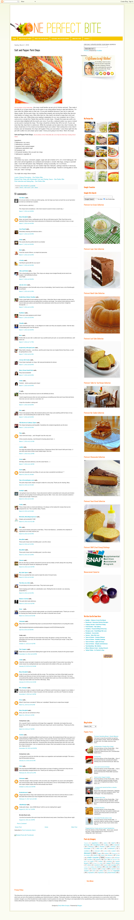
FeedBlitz (99, 50)
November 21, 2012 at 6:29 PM (28, 654)
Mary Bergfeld (23, 217)
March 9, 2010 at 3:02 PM (26, 593)
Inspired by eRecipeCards (27, 347)
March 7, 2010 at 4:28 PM (26, 211)
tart (94, 870)
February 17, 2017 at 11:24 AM (28, 799)
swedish (86, 870)
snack (94, 869)
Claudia (21, 323)
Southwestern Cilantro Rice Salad (103, 746)
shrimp (99, 867)
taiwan (36, 187)
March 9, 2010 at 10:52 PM (26, 603)
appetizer (95, 843)
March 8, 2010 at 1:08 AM (26, 474)
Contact (87, 38)
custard (113, 851)
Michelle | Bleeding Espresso (28, 517)
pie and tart (114, 859)
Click (21, 766)
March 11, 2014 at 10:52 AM (27, 704)
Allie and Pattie (23, 271)
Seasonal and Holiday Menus (60, 38)
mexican (117, 857)
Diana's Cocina (23, 598)
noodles (90, 859)
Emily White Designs (64, 905)
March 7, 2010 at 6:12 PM (26, 291)
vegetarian (101, 872)
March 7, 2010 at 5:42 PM (26, 265)
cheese (91, 846)
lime (118, 855)
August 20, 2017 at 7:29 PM (27, 809)
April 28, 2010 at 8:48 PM (26, 629)
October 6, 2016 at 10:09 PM (27, 787)
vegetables (91, 872)
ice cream (87, 855)
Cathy (21, 504)
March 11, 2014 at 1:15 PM (26, 715)
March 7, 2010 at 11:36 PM (26, 464)
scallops (92, 867)
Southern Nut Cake (99, 797)
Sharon (21, 560)
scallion (86, 867)
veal (108, 870)
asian (106, 843)
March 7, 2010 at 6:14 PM (26, 307)
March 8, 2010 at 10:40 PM (26, 567)
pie (106, 859)
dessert (87, 853)
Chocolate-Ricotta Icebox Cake (103, 818)
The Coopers (23, 649)
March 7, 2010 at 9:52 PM (26, 427)
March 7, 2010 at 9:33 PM (26, 417)
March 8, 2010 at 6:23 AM (26, 499)
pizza (85, 861)
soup (104, 869)
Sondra (21, 735)
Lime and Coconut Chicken (102, 767)
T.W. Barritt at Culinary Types (28, 422)
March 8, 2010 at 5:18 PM (26, 554)
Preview (86, 50)
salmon (117, 863)
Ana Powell (22, 229)
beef (113, 843)
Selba (21, 380)
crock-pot (97, 851)
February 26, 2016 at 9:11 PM (27, 773)
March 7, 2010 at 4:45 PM (26, 234)
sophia (21, 447)
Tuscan (86, 843)
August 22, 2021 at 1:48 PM (27, 820)
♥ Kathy (21, 260)
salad (109, 863)
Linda (21, 660)
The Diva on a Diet (24, 583)
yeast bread (111, 872)
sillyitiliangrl (23, 804)
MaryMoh (22, 539)
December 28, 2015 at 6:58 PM (28, 748)
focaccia (115, 853)
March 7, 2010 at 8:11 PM (26, 354)
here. (105, 70)
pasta (98, 859)
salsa (89, 865)
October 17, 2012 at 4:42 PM (27, 643)
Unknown (22, 621)
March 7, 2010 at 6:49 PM (26, 330)
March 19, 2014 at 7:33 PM (26, 729)
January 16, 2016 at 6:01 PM (27, 760)
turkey (101, 870)
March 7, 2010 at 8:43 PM (26, 375)
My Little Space (24, 572)
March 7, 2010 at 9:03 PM (26, 385)
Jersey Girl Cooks (24, 360)
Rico (20, 335)
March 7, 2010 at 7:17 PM (26, 342)
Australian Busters (99, 808)
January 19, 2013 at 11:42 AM (27, 682)
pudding (109, 861)
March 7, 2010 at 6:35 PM (26, 317)
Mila (20, 527)
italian (96, 855)
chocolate (87, 848)
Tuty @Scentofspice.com (26, 480)
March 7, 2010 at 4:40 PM (26, 223)
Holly (21, 239)
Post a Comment (21, 823)
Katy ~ (21, 609)
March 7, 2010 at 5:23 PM (26, 255)
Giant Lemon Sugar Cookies (102, 777)
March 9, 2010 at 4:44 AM (26, 577)
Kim (20, 410)
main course (27, 187)
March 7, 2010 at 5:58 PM (26, 279)
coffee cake (99, 848)
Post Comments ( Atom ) (29, 830)
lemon (110, 855)
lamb (102, 855)
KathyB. (21, 490)
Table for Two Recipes (41, 38)
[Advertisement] (67, 11)
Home (14, 38)
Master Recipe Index (25, 38)
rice (101, 863)
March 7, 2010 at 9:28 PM (26, 405)
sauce (106, 865)
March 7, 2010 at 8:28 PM (26, 364)
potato (101, 861)
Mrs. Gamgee (23, 687)
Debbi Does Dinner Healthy (27, 297)
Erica (21, 700)
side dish (109, 867)
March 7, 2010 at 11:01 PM (26, 441)
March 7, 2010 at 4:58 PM (26, 244)
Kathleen (22, 313)
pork (32, 187)
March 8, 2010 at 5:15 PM (26, 544)
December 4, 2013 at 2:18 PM (27, 694)
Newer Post (18, 827)
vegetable (116, 870)
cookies (87, 851)
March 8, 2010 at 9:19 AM (26, 511)
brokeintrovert (23, 792)
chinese (21, 187)
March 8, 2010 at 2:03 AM (26, 485)
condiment (111, 848)
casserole (117, 845)
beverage (87, 845)
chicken (102, 846)
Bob (20, 250)
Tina (20, 433)
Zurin (21, 469)
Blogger (79, 905)
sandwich (97, 865)
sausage (114, 865)
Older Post (74, 827)
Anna (21, 459)
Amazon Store (76, 38)
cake (107, 845)
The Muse (22, 197)
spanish (113, 869)
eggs (99, 853)
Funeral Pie (97, 756)
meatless (108, 857)
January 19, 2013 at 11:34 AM (27, 666)
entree (107, 853)
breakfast (97, 845)
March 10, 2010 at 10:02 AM (27, 615)
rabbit (95, 863)
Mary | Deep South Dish (26, 370)
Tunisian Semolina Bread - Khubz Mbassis (106, 736)
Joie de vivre (23, 285)
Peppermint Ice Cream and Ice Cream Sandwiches (100, 828)
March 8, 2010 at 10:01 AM (26, 521)
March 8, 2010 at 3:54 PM (26, 534)
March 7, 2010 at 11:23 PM (26, 453)
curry (105, 851)
